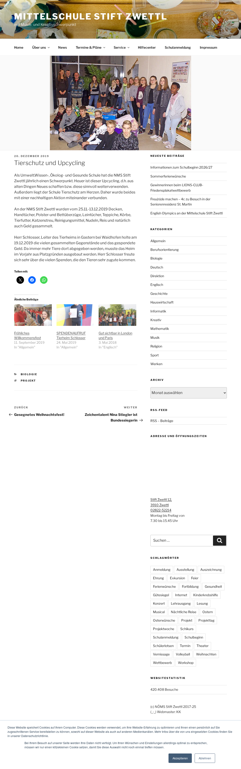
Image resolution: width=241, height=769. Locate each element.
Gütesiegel (161, 595)
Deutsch (156, 267)
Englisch (156, 285)
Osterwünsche (164, 620)
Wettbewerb (162, 663)
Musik (155, 337)
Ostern (207, 612)
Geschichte (159, 294)
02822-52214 (160, 510)
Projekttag (206, 620)
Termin (185, 646)
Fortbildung (190, 586)
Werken (156, 364)
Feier (194, 578)
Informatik (158, 311)
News (62, 47)
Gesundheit (213, 586)
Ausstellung (185, 570)
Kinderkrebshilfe (205, 595)
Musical (159, 612)
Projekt (28, 380)
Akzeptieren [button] (180, 758)
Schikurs (186, 629)
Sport (154, 355)
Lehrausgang (181, 603)
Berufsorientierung (164, 250)
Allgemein (157, 241)
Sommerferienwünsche (168, 176)
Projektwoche (163, 629)
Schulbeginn (194, 637)
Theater (203, 646)
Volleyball (183, 654)
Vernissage (161, 654)
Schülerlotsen (163, 646)
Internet (181, 595)
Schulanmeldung (178, 47)
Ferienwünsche (164, 586)
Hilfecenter (147, 47)
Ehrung (158, 578)
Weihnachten (206, 654)
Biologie (29, 374)
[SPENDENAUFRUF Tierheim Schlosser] (75, 315)
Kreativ (155, 320)
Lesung (202, 603)
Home (18, 47)
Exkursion (177, 578)
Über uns (39, 47)
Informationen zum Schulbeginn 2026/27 (181, 167)
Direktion (157, 276)
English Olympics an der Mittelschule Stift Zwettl (186, 213)
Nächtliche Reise (183, 612)
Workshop (185, 663)
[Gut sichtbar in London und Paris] (117, 315)
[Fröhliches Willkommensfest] (33, 315)
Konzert (159, 603)
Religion (156, 346)
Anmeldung (161, 570)
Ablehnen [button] (205, 758)
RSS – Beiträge (161, 421)
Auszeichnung (211, 570)
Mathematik (159, 329)
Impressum (208, 47)
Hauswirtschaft (161, 302)
